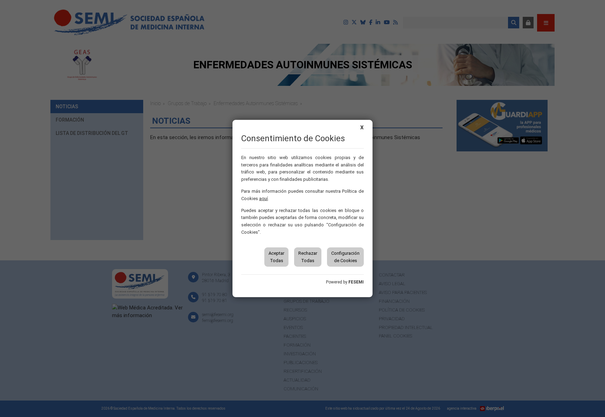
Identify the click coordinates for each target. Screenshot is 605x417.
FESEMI (356, 282)
